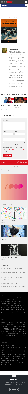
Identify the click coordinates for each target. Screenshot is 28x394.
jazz (20, 329)
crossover (7, 324)
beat (6, 322)
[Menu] (26, 2)
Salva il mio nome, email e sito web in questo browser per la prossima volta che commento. (14, 143)
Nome (4, 131)
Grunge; (15, 326)
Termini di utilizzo (21, 149)
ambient (3, 322)
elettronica (21, 324)
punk (24, 333)
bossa (12, 322)
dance (13, 324)
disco (16, 324)
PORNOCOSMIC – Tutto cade (9, 257)
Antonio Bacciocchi (7, 17)
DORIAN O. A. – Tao (13, 283)
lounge (6, 331)
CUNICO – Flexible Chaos (8, 220)
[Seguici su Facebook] (18, 162)
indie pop (10, 329)
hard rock (20, 326)
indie (6, 328)
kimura (22, 329)
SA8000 (8, 299)
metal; (9, 331)
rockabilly (18, 335)
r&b (2, 335)
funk (5, 327)
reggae (11, 335)
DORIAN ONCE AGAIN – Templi (14, 268)
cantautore (17, 322)
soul (24, 336)
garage (11, 326)
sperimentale (5, 338)
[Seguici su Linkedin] (21, 162)
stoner (10, 338)
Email (16, 131)
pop (7, 333)
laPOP (2, 331)
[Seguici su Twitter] (23, 162)
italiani (15, 328)
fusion (8, 326)
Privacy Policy (12, 149)
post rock (11, 333)
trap (16, 338)
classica (24, 322)
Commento (6, 120)
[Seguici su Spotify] (26, 162)
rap (4, 336)
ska (21, 335)
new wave (15, 331)
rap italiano (7, 335)
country (3, 324)
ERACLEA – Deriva (6, 239)
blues (9, 322)
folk (2, 327)
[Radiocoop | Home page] (9, 2)
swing (13, 337)
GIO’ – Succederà (18, 105)
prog (14, 333)
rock (14, 335)
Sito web (5, 136)
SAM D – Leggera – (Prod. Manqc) (17, 286)
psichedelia (19, 333)
